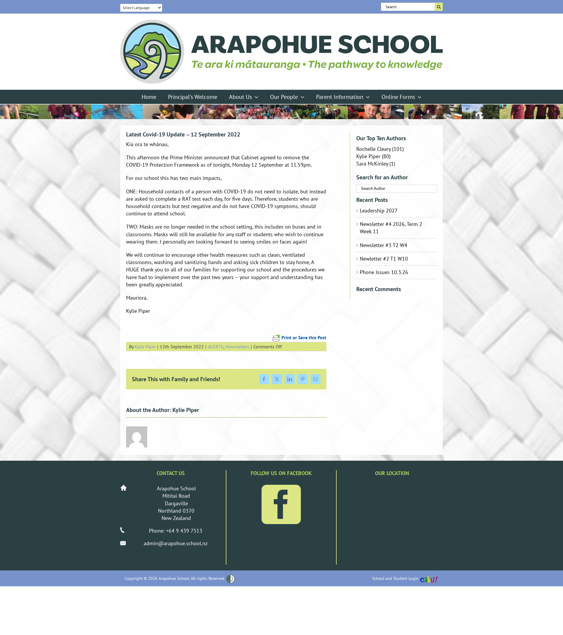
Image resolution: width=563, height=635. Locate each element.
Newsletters (237, 346)
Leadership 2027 (379, 210)
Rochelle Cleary (373, 149)
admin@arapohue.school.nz (176, 543)
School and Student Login (395, 578)
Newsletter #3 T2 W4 (383, 245)
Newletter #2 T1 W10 (384, 258)
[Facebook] (281, 504)
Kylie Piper (145, 346)
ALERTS (215, 346)
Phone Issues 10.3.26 (384, 272)
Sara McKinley (372, 163)
